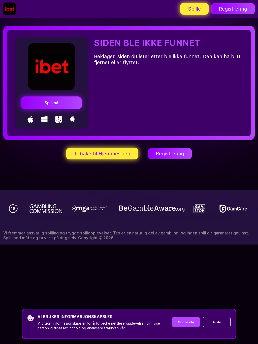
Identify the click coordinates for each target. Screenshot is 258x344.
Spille (194, 9)
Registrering (233, 9)
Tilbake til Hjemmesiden (102, 154)
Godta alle (186, 322)
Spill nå (51, 102)
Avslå (217, 322)
